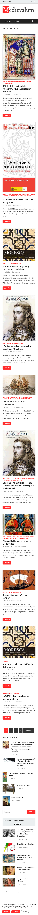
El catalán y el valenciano (25, 844)
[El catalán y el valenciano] (9, 844)
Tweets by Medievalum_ (11, 892)
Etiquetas (17, 824)
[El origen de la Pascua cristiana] (9, 879)
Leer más (6, 115)
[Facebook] (34, 2)
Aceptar (6, 911)
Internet (5, 693)
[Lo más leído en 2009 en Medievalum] (19, 385)
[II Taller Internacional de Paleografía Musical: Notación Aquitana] (19, 57)
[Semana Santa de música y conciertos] (19, 580)
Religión (11, 197)
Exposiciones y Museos (25, 397)
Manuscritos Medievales (10, 538)
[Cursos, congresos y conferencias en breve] (5, 773)
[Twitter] (31, 2)
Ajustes (25, 911)
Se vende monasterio (24, 785)
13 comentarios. (17, 702)
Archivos (5, 194)
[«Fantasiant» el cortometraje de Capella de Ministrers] (19, 318)
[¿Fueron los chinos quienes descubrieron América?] (9, 855)
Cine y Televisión (8, 343)
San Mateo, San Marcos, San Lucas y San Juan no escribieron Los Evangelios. (25, 833)
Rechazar (15, 911)
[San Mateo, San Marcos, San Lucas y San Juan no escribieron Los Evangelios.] (9, 830)
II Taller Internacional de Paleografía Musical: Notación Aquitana (17, 89)
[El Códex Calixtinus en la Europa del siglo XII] (19, 157)
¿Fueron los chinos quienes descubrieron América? (24, 857)
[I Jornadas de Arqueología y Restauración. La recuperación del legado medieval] (9, 759)
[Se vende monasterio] (9, 785)
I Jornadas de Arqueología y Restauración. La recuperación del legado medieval (26, 762)
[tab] (7, 820)
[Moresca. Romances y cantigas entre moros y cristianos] (19, 244)
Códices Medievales (15, 194)
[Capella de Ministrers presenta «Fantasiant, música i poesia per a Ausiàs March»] (19, 453)
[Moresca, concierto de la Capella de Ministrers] (19, 642)
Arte (4, 397)
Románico (17, 399)
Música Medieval (8, 83)
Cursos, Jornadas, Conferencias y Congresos (17, 82)
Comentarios (19, 820)
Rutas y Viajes (25, 399)
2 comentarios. (16, 205)
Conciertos (25, 194)
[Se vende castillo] (6, 797)
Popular (7, 820)
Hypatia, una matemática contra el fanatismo (25, 868)
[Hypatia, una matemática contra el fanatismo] (9, 868)
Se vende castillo (17, 797)
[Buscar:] (19, 812)
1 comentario (16, 94)
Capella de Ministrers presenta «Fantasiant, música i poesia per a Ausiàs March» (18, 485)
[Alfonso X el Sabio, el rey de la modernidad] (19, 524)
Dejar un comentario (18, 407)
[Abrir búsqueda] (32, 21)
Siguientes (28, 730)
